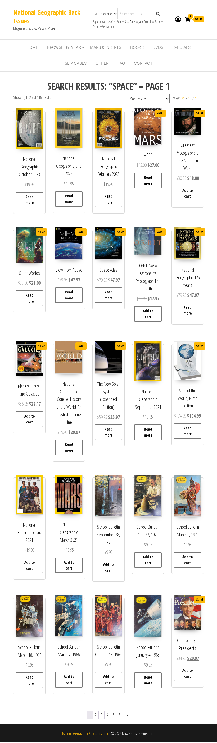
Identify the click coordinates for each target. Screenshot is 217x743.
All (197, 98)
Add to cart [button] (187, 193)
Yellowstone (108, 26)
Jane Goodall (145, 21)
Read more (29, 199)
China (96, 26)
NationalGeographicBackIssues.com (85, 733)
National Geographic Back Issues (46, 16)
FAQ (121, 63)
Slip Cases (76, 63)
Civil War (116, 21)
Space (157, 21)
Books (137, 47)
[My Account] (178, 19)
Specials (181, 47)
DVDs (158, 47)
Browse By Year (64, 47)
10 (189, 98)
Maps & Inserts (105, 47)
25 (183, 98)
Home (32, 47)
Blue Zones (129, 21)
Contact (143, 63)
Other (102, 63)
